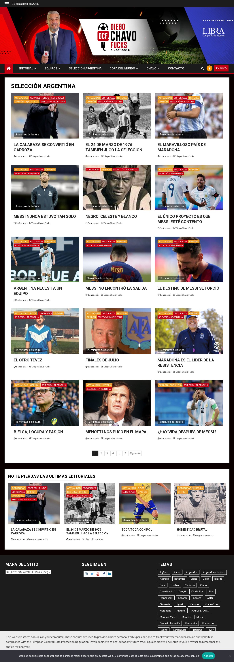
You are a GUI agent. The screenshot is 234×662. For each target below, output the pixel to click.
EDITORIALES (57, 97)
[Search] (202, 68)
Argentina (191, 572)
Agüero (164, 572)
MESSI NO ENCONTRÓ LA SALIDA (116, 288)
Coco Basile (166, 591)
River (211, 629)
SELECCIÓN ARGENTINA (85, 68)
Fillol (211, 591)
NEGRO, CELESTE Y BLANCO (111, 216)
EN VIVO (221, 68)
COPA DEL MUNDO (122, 68)
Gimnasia (165, 604)
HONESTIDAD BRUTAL (192, 529)
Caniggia (190, 585)
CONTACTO (176, 68)
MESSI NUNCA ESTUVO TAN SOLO (45, 216)
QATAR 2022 (32, 101)
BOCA (33, 313)
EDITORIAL (25, 68)
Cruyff (182, 591)
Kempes (194, 604)
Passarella (191, 623)
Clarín (203, 585)
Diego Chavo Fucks (41, 156)
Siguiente (135, 453)
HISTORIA (122, 97)
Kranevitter (211, 604)
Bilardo (218, 578)
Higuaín (180, 604)
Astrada (164, 578)
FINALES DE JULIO (102, 360)
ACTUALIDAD (21, 97)
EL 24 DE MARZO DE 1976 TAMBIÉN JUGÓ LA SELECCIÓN (87, 531)
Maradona (165, 610)
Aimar (177, 572)
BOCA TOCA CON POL (137, 529)
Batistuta (179, 578)
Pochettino (208, 623)
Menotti (186, 616)
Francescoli (166, 597)
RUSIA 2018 (176, 385)
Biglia (206, 578)
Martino (181, 610)
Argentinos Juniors (214, 572)
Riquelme (197, 629)
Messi (200, 616)
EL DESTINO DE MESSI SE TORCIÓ (188, 288)
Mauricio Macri (168, 616)
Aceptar (208, 655)
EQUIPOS (51, 68)
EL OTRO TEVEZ (28, 360)
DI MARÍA (197, 591)
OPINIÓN (19, 101)
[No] (229, 656)
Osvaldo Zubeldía (170, 623)
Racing (163, 629)
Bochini (175, 585)
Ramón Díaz (179, 629)
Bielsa (194, 578)
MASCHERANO (200, 610)
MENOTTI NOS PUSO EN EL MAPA (116, 432)
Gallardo (183, 597)
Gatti (210, 597)
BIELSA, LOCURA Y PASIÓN (38, 432)
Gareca (197, 597)
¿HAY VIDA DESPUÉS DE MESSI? (187, 432)
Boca (162, 585)
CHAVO (151, 68)
